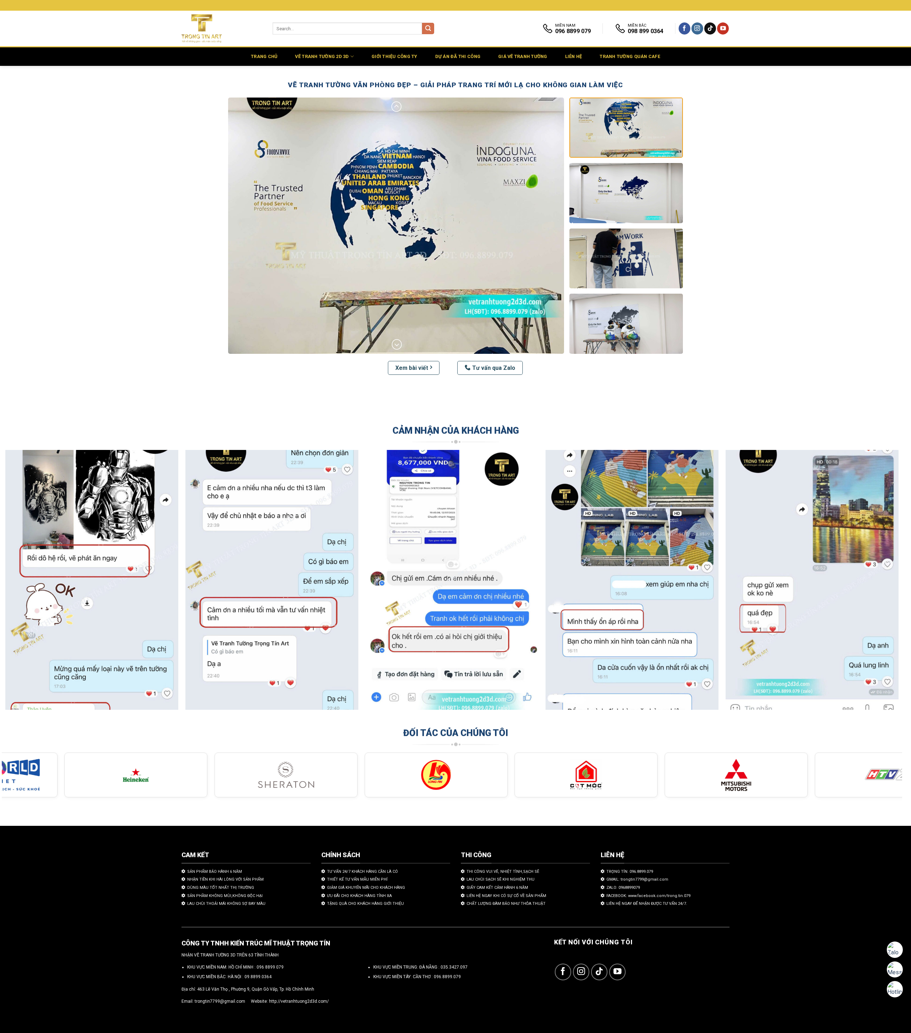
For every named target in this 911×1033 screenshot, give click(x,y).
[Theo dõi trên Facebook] (684, 28)
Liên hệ (573, 56)
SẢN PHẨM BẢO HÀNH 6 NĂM (214, 871)
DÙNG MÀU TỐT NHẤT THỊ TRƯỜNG (220, 887)
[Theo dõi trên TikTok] (710, 28)
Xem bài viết (411, 368)
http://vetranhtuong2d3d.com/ (299, 1001)
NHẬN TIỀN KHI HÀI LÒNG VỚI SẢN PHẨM (225, 879)
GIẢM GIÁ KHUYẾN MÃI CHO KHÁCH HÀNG (366, 887)
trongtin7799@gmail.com (220, 1001)
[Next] (875, 583)
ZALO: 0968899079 (623, 887)
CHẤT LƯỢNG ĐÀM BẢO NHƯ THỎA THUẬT (506, 903)
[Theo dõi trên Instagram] (697, 28)
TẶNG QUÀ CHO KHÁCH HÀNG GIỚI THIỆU (365, 903)
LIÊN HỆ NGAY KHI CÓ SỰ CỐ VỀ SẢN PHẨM (506, 895)
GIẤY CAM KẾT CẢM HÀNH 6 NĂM (497, 887)
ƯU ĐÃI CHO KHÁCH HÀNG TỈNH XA (359, 895)
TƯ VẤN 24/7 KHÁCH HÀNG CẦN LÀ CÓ (362, 871)
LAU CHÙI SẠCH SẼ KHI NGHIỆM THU (501, 879)
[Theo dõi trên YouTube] (723, 28)
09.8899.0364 (258, 976)
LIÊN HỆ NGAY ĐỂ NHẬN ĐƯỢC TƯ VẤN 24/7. (646, 903)
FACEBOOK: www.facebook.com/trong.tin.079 (648, 895)
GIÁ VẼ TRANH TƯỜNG (522, 56)
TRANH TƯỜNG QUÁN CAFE (630, 56)
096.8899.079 (447, 976)
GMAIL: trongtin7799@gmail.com (637, 879)
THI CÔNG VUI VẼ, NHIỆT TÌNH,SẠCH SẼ (503, 871)
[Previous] (28, 583)
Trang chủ (264, 56)
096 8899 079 (270, 967)
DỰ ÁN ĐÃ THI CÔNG (457, 56)
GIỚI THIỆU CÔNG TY (394, 56)
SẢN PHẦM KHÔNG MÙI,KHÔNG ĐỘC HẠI (225, 895)
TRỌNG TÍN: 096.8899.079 (629, 871)
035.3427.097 (454, 967)
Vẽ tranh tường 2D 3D (322, 56)
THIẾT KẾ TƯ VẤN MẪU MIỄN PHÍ (357, 879)
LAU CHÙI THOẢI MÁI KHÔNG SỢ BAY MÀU (226, 903)
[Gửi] (428, 29)
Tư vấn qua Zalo (493, 368)
